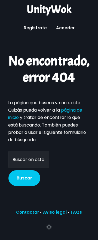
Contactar (27, 212)
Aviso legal (55, 212)
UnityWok (49, 9)
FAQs (76, 212)
